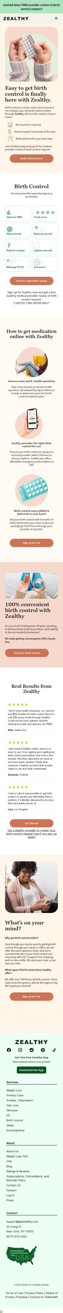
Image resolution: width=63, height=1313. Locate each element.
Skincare (12, 1110)
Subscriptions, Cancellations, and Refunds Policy (27, 1178)
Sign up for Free (31, 996)
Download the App (31, 1070)
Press (10, 1200)
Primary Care (14, 1095)
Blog (9, 1166)
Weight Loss (14, 1090)
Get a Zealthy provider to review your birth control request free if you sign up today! (31, 834)
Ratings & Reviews (17, 1171)
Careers (11, 1190)
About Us (12, 1151)
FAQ (9, 1161)
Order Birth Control (31, 158)
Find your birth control (27, 653)
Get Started (31, 823)
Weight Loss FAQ (17, 1156)
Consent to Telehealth (44, 1297)
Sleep (10, 1125)
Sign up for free (31, 542)
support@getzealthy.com (22, 1221)
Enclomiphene (15, 1130)
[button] (56, 18)
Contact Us (13, 1185)
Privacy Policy (34, 1293)
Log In (10, 1195)
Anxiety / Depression (19, 1100)
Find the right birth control (31, 280)
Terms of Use (14, 1293)
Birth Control (14, 1120)
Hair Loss (12, 1105)
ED (8, 1115)
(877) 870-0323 (16, 1236)
